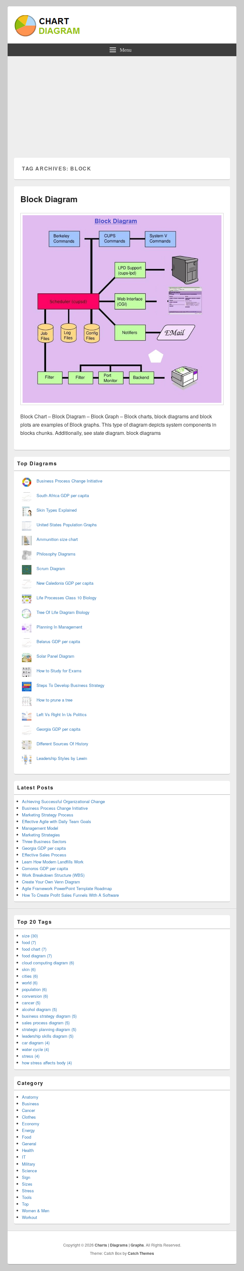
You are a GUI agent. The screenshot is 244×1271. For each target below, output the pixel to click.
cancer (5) (31, 1003)
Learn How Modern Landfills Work (53, 862)
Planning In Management (59, 627)
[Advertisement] (122, 103)
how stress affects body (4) (47, 1063)
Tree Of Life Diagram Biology (63, 612)
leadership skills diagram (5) (47, 1036)
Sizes (27, 1184)
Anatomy (30, 1097)
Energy (28, 1130)
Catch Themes (141, 1253)
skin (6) (29, 969)
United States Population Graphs (67, 525)
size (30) (30, 936)
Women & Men (35, 1211)
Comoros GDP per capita (45, 868)
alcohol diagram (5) (39, 1009)
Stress (28, 1191)
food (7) (29, 942)
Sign (26, 1177)
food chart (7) (34, 949)
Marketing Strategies (41, 835)
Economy (30, 1124)
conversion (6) (35, 996)
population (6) (34, 989)
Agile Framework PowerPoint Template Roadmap (67, 888)
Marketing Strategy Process (47, 815)
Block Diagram (49, 199)
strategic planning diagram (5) (49, 1029)
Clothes (29, 1117)
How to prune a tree (54, 700)
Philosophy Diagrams (56, 554)
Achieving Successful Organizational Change (63, 801)
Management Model (40, 828)
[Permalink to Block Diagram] (122, 408)
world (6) (29, 983)
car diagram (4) (36, 1043)
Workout (29, 1217)
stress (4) (30, 1056)
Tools (27, 1197)
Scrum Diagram (51, 568)
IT (24, 1157)
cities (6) (30, 976)
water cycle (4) (35, 1049)
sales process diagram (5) (46, 1023)
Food (26, 1137)
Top (25, 1204)
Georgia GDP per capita (58, 729)
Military (28, 1164)
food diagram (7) (37, 956)
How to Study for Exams (59, 671)
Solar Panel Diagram (55, 656)
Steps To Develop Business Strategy (71, 685)
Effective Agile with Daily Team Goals (56, 821)
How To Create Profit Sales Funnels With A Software (70, 895)
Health (28, 1150)
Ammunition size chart (57, 539)
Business (30, 1104)
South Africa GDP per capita (63, 495)
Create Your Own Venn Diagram (51, 882)
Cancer (28, 1110)
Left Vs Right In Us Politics (62, 714)
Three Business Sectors (44, 841)
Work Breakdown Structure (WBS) (53, 875)
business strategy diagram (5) (49, 1016)
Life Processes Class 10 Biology (67, 598)
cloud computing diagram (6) (48, 963)
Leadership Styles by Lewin (62, 758)
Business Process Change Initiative (69, 481)
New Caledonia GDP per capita (65, 583)
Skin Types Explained (57, 510)
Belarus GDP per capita (58, 641)
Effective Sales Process (44, 855)
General (29, 1144)
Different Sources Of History (62, 744)
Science (29, 1171)
